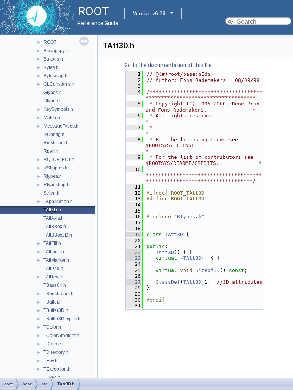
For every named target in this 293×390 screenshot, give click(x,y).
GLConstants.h (58, 84)
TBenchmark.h (58, 293)
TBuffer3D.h (55, 310)
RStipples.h (55, 168)
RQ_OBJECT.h (58, 159)
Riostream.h (56, 142)
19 (133, 234)
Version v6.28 (149, 13)
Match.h (51, 117)
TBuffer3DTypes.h (61, 318)
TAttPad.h (53, 268)
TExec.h (51, 377)
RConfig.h (53, 134)
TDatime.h (54, 344)
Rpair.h (50, 151)
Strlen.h (51, 193)
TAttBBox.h (54, 226)
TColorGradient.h (61, 335)
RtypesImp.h (56, 184)
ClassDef (168, 282)
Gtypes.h (52, 92)
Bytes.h (51, 67)
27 (133, 282)
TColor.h (52, 327)
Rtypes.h (52, 176)
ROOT (49, 42)
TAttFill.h (52, 243)
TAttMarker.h (56, 260)
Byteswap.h (55, 75)
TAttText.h (53, 277)
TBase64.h (54, 285)
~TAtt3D (190, 258)
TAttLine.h (53, 251)
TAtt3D (174, 234)
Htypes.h (52, 101)
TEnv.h (50, 360)
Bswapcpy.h (55, 50)
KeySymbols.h (58, 109)
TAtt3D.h (52, 210)
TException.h (57, 369)
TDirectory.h (55, 352)
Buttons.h (53, 59)
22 (133, 252)
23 (133, 258)
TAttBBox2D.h (57, 235)
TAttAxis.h (53, 218)
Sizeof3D (207, 270)
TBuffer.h (52, 302)
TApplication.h (58, 201)
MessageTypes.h (61, 126)
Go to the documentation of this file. (168, 65)
